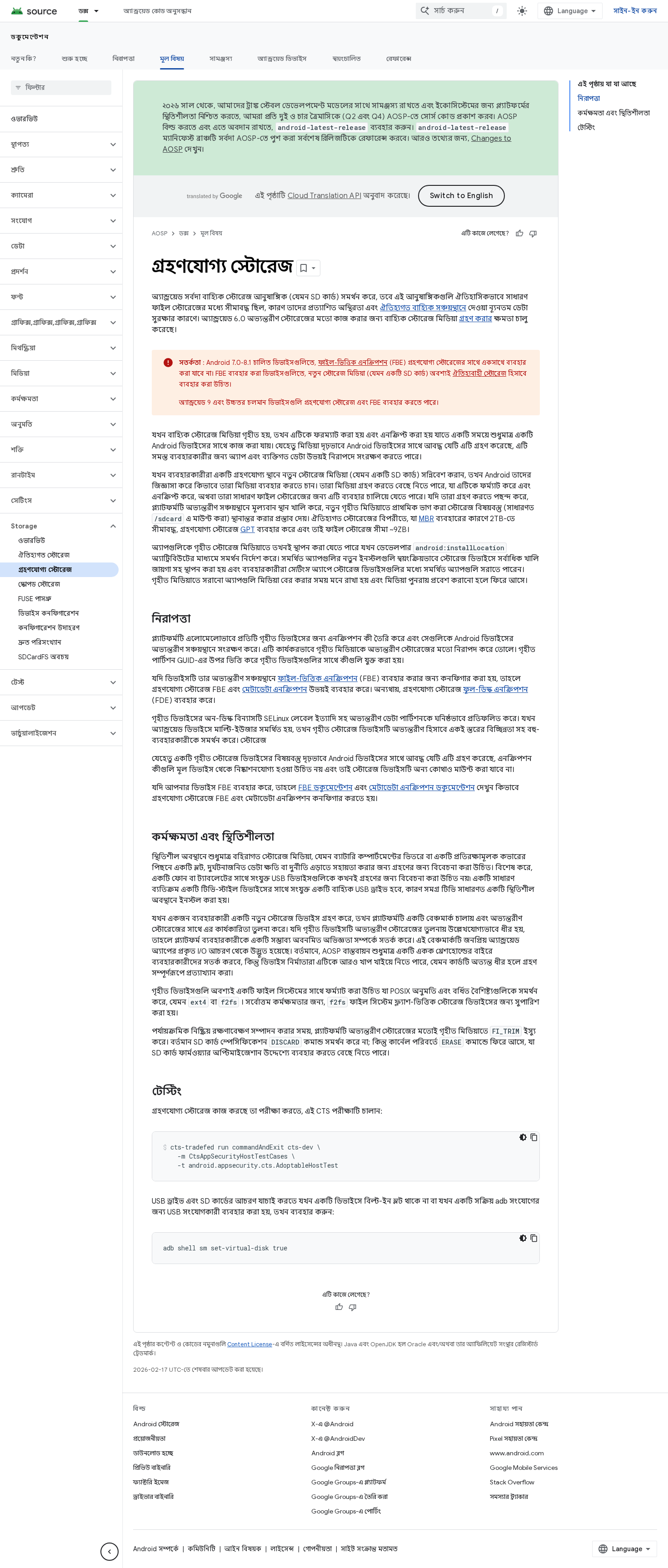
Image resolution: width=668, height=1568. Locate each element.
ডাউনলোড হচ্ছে (153, 1453)
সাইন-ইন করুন (635, 11)
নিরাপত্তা (124, 59)
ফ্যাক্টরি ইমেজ (151, 1482)
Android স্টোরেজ (156, 1424)
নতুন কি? (23, 59)
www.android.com (517, 1453)
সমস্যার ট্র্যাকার (509, 1497)
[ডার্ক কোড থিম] (523, 1137)
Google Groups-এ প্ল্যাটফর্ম (348, 1482)
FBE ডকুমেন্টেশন (325, 787)
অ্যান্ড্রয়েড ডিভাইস (282, 59)
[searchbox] (61, 87)
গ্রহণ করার (475, 319)
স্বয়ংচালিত (347, 59)
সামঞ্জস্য (220, 59)
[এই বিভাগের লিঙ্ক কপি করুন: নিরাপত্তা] (199, 619)
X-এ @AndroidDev (338, 1438)
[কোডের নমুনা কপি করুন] (533, 1137)
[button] (54, 144)
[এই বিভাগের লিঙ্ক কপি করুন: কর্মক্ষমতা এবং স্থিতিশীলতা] (283, 837)
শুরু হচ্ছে (74, 59)
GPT (247, 529)
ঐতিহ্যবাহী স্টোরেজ (479, 373)
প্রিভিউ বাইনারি (151, 1467)
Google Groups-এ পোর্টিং (346, 1511)
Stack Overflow (512, 1482)
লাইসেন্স (282, 1549)
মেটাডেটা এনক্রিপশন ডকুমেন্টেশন (422, 787)
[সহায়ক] (519, 233)
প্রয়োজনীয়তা (149, 1438)
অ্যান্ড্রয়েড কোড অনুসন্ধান (157, 11)
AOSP (159, 233)
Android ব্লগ (327, 1453)
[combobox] (461, 11)
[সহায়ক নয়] (533, 233)
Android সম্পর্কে (156, 1549)
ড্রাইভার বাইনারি (153, 1497)
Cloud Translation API (324, 195)
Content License (249, 1344)
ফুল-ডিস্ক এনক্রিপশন (495, 689)
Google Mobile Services (524, 1467)
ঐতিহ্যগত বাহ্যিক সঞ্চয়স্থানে (423, 308)
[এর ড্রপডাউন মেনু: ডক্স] (100, 11)
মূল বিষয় (172, 59)
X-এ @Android (332, 1424)
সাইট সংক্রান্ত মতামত (369, 1549)
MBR (426, 518)
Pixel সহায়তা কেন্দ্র (514, 1438)
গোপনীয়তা (317, 1549)
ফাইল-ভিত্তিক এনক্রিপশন (353, 362)
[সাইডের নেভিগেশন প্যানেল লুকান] (109, 1552)
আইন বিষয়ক (242, 1549)
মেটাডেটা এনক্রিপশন (274, 689)
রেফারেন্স (398, 59)
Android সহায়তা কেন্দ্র (519, 1424)
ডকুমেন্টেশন (30, 37)
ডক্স (84, 11)
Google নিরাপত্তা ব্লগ (337, 1467)
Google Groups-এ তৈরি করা (349, 1497)
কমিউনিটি (201, 1549)
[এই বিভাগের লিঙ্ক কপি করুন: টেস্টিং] (191, 1092)
